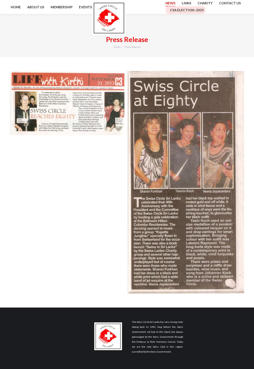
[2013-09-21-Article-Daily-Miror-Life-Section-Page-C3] (68, 103)
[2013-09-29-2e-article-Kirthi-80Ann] (186, 182)
